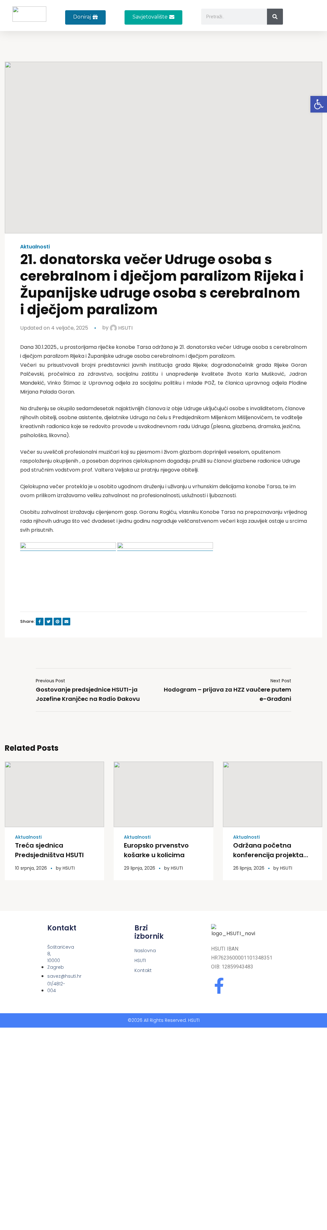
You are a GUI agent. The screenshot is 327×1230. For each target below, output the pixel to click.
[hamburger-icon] (308, 19)
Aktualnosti (35, 247)
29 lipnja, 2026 (139, 868)
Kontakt (136, 970)
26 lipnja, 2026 (248, 868)
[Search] (275, 17)
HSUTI (125, 328)
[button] (153, 17)
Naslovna (136, 950)
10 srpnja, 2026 (31, 868)
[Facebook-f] (219, 986)
